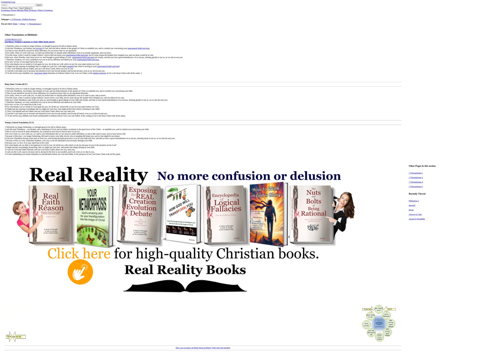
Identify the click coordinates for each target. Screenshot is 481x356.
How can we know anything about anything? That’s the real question (203, 348)
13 (21, 39)
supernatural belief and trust (138, 48)
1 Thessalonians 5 (416, 187)
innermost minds (40, 73)
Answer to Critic (415, 214)
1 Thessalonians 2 (416, 177)
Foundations (6, 10)
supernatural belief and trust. (88, 60)
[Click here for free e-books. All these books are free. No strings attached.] (183, 301)
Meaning (20, 10)
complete (70, 66)
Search (39, 5)
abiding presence (99, 73)
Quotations (48, 10)
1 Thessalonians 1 (416, 173)
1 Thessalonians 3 (34, 24)
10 (15, 39)
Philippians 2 (414, 201)
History (41, 10)
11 (17, 39)
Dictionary (33, 10)
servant (39, 48)
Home (14, 10)
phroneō (412, 205)
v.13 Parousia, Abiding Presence (23, 19)
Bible (26, 10)
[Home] (8, 2)
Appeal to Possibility (417, 219)
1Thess (22, 24)
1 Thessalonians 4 (416, 182)
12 (19, 39)
